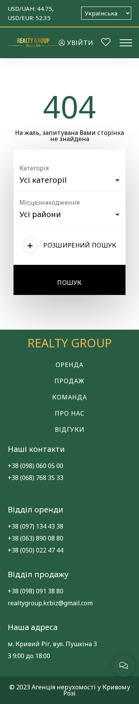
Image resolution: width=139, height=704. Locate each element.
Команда (69, 397)
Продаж (69, 381)
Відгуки (70, 429)
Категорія (34, 168)
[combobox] (69, 178)
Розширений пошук (79, 245)
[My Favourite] (105, 43)
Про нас (70, 413)
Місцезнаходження (49, 202)
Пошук (69, 282)
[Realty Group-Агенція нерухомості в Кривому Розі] (33, 42)
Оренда (69, 364)
